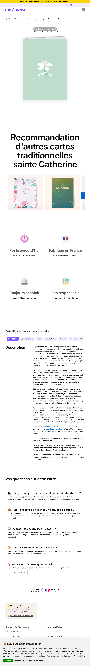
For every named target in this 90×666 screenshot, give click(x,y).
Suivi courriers (25, 627)
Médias (59, 627)
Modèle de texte (76, 339)
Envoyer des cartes (54, 636)
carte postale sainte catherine (53, 429)
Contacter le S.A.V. (18, 572)
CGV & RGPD (10, 631)
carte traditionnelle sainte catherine (52, 427)
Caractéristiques (27, 339)
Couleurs (63, 339)
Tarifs (39, 339)
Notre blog (51, 627)
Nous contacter (11, 627)
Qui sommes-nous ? (54, 631)
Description (13, 339)
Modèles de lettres (12, 636)
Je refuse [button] (17, 661)
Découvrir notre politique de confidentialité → (66, 656)
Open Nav (83, 9)
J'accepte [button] (8, 661)
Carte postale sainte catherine (25, 19)
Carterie (11, 19)
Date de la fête (50, 339)
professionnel (79, 5)
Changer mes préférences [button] (33, 661)
